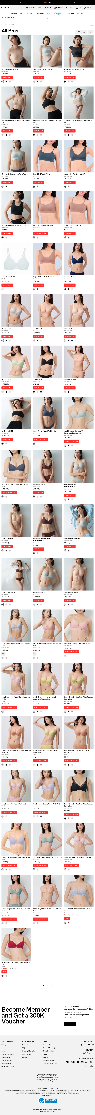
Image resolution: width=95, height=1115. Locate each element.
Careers (3, 1051)
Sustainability (5, 1048)
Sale (48, 13)
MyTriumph (69, 13)
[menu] (35, 7)
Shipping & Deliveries (28, 1051)
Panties (29, 13)
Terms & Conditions (49, 1051)
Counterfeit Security (49, 1060)
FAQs (23, 1048)
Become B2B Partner (7, 1066)
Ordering (25, 1045)
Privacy (45, 1054)
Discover (80, 13)
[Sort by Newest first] (91, 32)
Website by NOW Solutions (47, 1111)
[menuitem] (33, 7)
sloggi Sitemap (6, 1063)
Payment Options (48, 1045)
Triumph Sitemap (6, 1060)
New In (14, 13)
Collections (39, 13)
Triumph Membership (7, 1054)
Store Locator (5, 1057)
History (3, 1045)
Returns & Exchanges (49, 1048)
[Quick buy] (28, 67)
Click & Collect (26, 1054)
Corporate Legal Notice (50, 1063)
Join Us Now (69, 1024)
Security (45, 1057)
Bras (21, 13)
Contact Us (25, 1057)
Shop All (8, 25)
